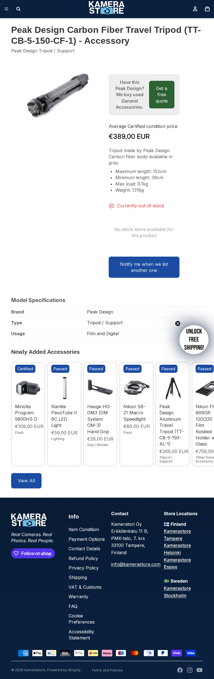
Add (37, 392)
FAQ (73, 606)
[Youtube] (199, 670)
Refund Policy (83, 558)
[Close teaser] (178, 323)
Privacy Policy (84, 568)
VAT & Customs (85, 587)
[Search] (18, 9)
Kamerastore (34, 670)
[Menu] (6, 9)
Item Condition (84, 529)
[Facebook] (180, 670)
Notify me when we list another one (144, 267)
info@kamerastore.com (135, 564)
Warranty (78, 596)
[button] (193, 339)
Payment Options (87, 539)
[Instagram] (189, 670)
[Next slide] (197, 414)
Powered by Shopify (64, 670)
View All (26, 480)
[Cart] (207, 9)
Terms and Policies (107, 670)
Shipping (78, 577)
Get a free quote (162, 95)
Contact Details (84, 548)
